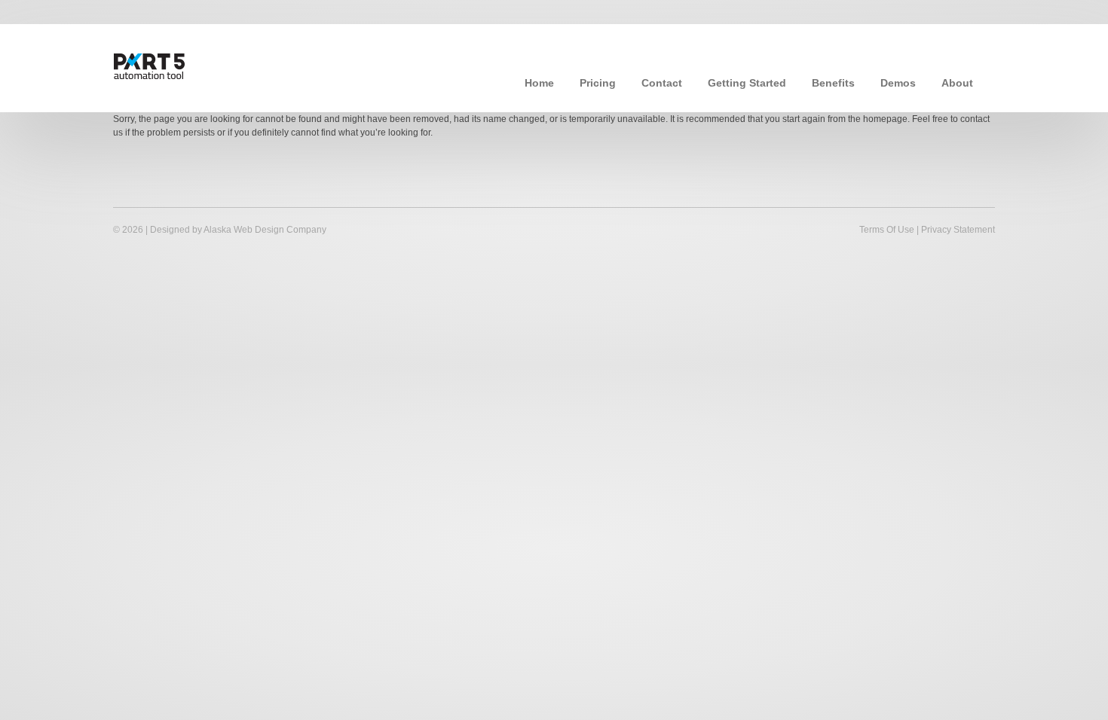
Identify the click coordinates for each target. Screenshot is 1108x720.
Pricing (598, 83)
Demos (898, 83)
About (957, 83)
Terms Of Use (886, 229)
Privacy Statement (958, 229)
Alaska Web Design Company (265, 229)
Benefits (833, 83)
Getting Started (747, 83)
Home (539, 83)
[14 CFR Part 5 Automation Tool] (188, 64)
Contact (661, 83)
